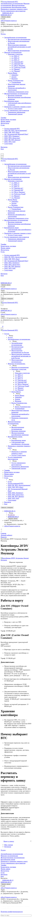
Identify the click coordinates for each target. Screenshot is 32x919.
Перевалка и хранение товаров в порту (14, 9)
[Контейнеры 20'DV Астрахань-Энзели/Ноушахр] (16, 560)
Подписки (7, 847)
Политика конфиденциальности (12, 911)
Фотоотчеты (5, 871)
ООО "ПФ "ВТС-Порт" (12, 132)
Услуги (3, 850)
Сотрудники (8, 143)
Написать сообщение (7, 30)
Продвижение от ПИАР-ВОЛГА (11, 913)
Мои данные (8, 845)
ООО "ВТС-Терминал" (12, 136)
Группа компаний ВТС (12, 128)
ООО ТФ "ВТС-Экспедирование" (15, 130)
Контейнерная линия (19, 7)
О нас (3, 872)
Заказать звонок (5, 17)
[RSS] (1, 531)
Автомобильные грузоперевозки (12, 3)
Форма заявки (5, 869)
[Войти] (1, 324)
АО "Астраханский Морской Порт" (16, 134)
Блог (2, 876)
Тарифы (3, 865)
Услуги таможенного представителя (13, 11)
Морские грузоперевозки (9, 856)
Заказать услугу (5, 809)
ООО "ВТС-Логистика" (12, 138)
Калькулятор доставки (8, 867)
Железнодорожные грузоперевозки (13, 857)
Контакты (4, 874)
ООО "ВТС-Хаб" (10, 142)
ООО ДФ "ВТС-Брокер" (12, 140)
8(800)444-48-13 (7, 13)
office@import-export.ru (9, 20)
